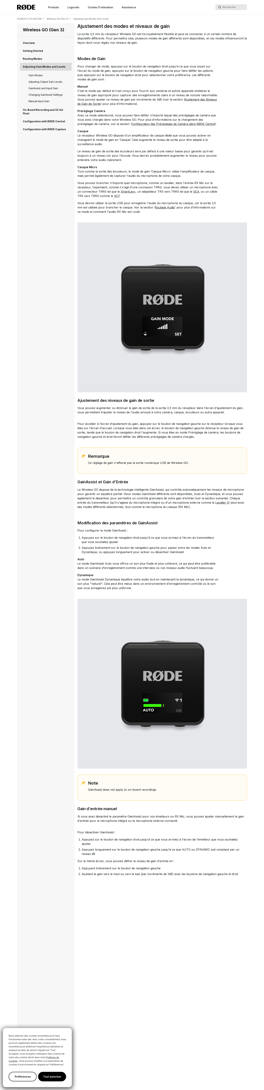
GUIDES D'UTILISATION (29, 18)
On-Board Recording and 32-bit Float (43, 111)
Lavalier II (222, 502)
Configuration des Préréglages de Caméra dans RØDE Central (173, 124)
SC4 (196, 191)
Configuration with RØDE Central (44, 121)
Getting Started (33, 50)
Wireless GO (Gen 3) (57, 18)
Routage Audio (165, 207)
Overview (29, 42)
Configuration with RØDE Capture (44, 129)
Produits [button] (53, 7)
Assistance (129, 7)
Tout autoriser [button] (52, 1076)
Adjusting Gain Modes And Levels (91, 18)
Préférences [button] (23, 1076)
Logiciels (73, 7)
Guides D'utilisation (100, 7)
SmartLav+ (128, 191)
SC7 (116, 196)
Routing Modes (32, 58)
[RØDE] (26, 7)
